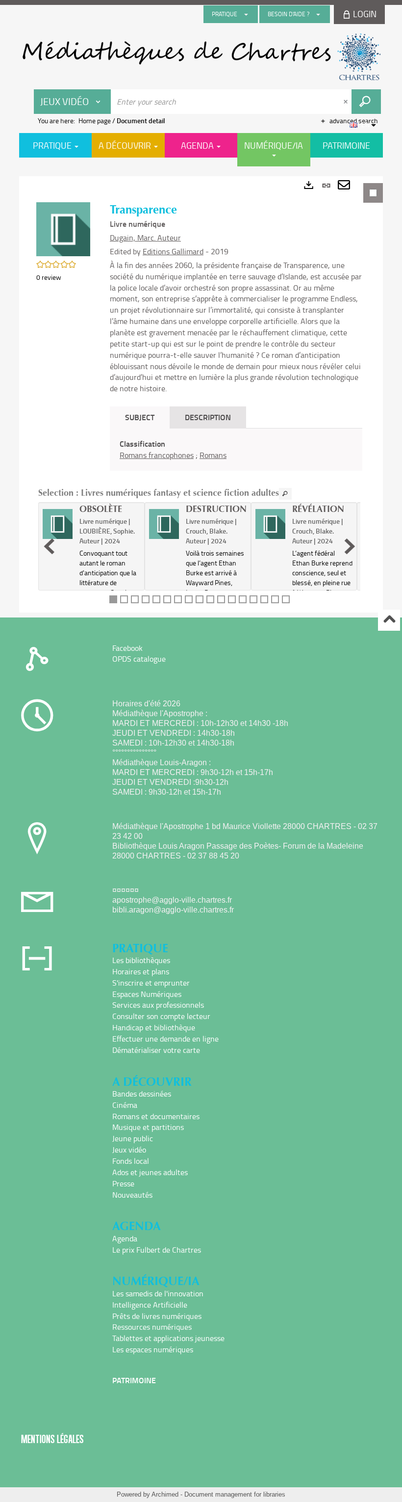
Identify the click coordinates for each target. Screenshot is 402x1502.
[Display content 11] (221, 599)
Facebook (127, 648)
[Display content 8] (189, 599)
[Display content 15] (264, 599)
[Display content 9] (199, 599)
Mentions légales (52, 1439)
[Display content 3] (135, 599)
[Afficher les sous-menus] (246, 14)
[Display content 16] (275, 599)
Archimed (164, 1494)
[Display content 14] (253, 599)
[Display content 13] (243, 599)
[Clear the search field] (346, 101)
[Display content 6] (167, 599)
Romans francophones (157, 455)
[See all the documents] (285, 494)
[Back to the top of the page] (389, 620)
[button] (63, 228)
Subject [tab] (139, 417)
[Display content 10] (210, 599)
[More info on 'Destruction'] (164, 524)
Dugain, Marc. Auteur (145, 237)
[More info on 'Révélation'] (270, 524)
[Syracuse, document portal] (201, 57)
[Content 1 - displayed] (113, 599)
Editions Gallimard (173, 251)
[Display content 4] (146, 599)
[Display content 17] (286, 599)
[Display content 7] (178, 599)
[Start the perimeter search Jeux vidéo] (366, 101)
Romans (213, 455)
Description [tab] (208, 417)
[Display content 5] (156, 599)
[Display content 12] (232, 599)
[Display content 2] (124, 599)
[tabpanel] (201, 394)
